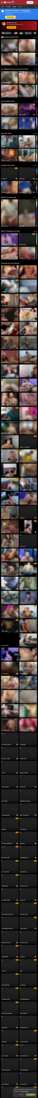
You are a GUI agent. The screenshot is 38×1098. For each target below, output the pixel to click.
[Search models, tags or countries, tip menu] (35, 7)
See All (35, 37)
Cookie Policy (24, 1091)
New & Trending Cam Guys (10, 231)
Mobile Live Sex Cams (8, 197)
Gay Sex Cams (6, 133)
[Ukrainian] (21, 33)
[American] (15, 33)
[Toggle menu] (2, 2)
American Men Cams (11, 37)
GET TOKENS (11, 27)
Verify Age (10, 17)
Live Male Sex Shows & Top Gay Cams (14, 69)
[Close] (35, 22)
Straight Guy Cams (7, 165)
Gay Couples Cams (7, 101)
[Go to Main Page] (11, 2)
